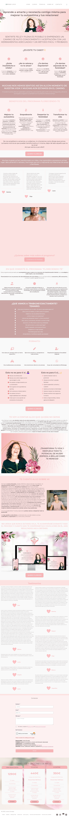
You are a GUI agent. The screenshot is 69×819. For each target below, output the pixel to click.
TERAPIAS (42, 4)
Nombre (18, 704)
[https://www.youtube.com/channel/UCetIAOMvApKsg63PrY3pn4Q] (63, 814)
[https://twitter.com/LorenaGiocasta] (66, 814)
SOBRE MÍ (50, 4)
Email (17, 710)
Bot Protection (19, 729)
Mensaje (18, 716)
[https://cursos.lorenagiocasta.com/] (66, 4)
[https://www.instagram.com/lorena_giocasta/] (60, 814)
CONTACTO (58, 4)
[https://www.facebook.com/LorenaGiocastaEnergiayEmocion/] (57, 814)
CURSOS (34, 4)
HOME (28, 4)
